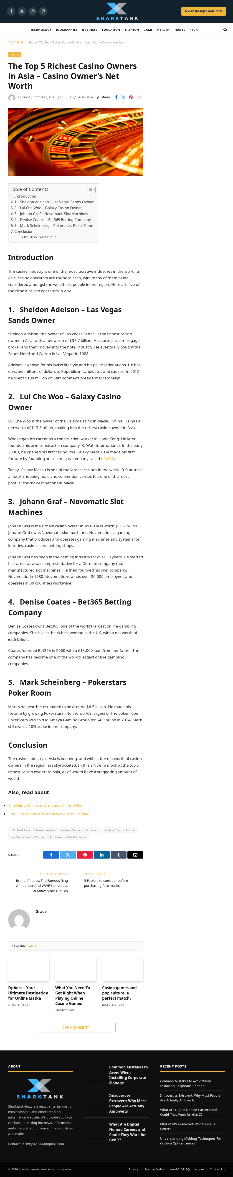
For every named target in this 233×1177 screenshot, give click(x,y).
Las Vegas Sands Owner (27, 837)
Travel (179, 30)
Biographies (66, 30)
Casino (15, 54)
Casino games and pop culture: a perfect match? (119, 993)
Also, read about (43, 237)
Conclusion (23, 231)
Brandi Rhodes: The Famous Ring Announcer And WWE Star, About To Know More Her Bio (42, 885)
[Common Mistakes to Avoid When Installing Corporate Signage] (94, 1072)
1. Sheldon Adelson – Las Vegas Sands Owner (54, 201)
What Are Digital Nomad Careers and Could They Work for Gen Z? (127, 1132)
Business (89, 30)
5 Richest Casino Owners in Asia (33, 830)
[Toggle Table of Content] (89, 189)
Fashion (132, 30)
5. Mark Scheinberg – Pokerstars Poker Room (54, 225)
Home (33, 42)
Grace (26, 97)
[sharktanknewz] (116, 11)
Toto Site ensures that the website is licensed (49, 813)
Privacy (134, 1169)
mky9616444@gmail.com (203, 11)
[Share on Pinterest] (130, 97)
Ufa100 (107, 458)
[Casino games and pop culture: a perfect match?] (122, 969)
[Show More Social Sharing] (139, 97)
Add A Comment (75, 1027)
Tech (194, 30)
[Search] (225, 30)
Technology (40, 30)
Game (148, 30)
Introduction (25, 196)
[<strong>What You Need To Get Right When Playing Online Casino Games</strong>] (75, 969)
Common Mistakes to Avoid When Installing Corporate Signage (128, 1075)
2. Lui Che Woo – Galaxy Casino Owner (48, 207)
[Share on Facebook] (116, 97)
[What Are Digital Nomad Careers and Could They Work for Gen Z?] (94, 1129)
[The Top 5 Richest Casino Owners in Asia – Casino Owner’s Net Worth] (75, 142)
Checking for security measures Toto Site (45, 805)
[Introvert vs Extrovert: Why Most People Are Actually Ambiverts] (94, 1100)
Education (111, 30)
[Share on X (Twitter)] (123, 97)
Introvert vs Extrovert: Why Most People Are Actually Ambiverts (127, 1103)
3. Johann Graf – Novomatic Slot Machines (51, 213)
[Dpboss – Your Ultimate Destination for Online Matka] (28, 969)
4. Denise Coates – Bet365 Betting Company (52, 219)
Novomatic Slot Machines (68, 837)
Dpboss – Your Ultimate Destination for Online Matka (28, 993)
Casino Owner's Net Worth (80, 830)
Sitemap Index (154, 1169)
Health (163, 30)
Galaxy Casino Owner (120, 830)
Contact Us (217, 1169)
